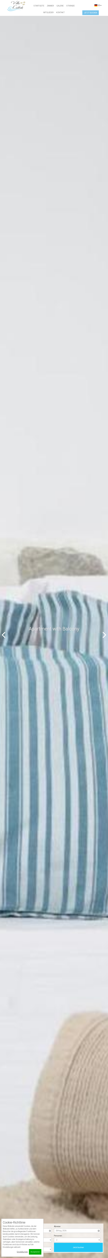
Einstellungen (22, 1252)
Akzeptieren (35, 1252)
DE (98, 5)
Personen (58, 1236)
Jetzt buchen (78, 1247)
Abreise (57, 1226)
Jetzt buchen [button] (90, 13)
